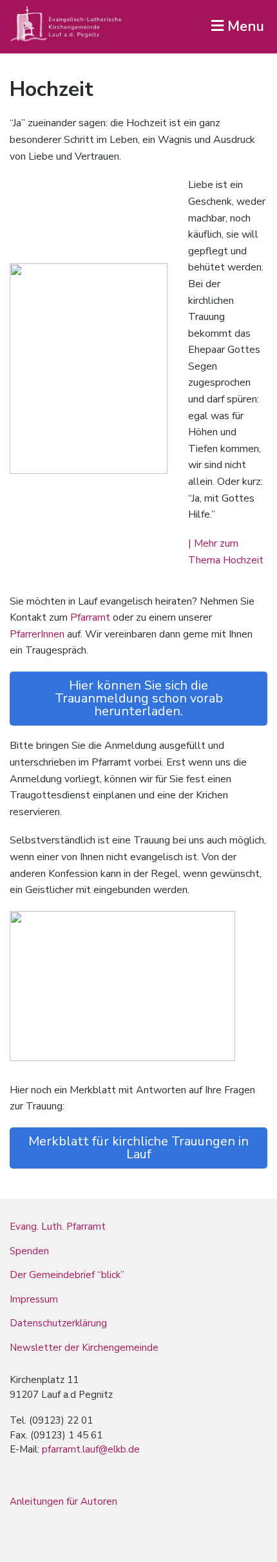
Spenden (29, 1251)
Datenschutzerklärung (58, 1323)
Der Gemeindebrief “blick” (67, 1274)
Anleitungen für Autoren (63, 1501)
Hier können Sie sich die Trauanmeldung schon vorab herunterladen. (139, 698)
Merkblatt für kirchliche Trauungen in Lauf (138, 1148)
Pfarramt (91, 617)
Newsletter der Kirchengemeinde (84, 1347)
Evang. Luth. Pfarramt (58, 1226)
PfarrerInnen (37, 634)
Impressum (34, 1299)
